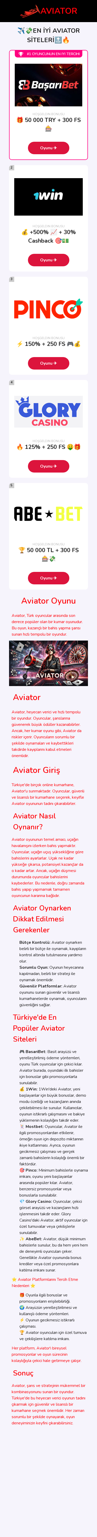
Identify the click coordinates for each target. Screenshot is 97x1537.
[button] (48, 148)
